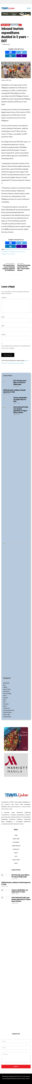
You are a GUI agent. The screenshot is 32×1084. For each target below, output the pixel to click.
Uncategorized (7, 716)
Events (5, 695)
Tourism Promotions (8, 710)
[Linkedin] (10, 55)
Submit (16, 1066)
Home (16, 835)
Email (3, 325)
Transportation (7, 712)
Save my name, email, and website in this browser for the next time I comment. (15, 347)
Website (3, 334)
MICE (4, 702)
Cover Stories (7, 689)
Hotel (4, 700)
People (5, 706)
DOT (19, 249)
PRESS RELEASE (6, 44)
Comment (4, 297)
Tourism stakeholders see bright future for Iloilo (20, 399)
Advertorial (6, 683)
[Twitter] (21, 52)
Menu (28, 8)
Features (5, 697)
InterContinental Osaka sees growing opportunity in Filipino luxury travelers (20, 409)
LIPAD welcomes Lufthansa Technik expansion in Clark (14, 391)
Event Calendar (7, 693)
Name (3, 317)
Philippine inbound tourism (17, 251)
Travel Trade (5, 25)
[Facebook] (10, 52)
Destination (6, 691)
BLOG (4, 685)
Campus (5, 687)
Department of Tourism (11, 249)
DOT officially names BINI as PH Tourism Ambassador (19, 382)
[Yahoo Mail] (21, 55)
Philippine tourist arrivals (8, 254)
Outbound (6, 704)
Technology (6, 708)
